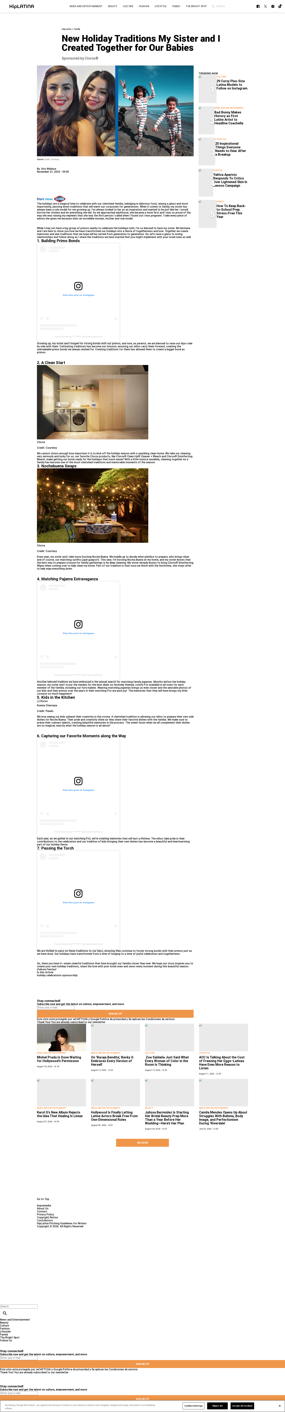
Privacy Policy (45, 1214)
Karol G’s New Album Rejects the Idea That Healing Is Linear (60, 1114)
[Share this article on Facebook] (49, 174)
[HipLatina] (21, 6)
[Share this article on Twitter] (57, 174)
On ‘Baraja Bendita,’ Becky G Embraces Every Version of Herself (112, 1061)
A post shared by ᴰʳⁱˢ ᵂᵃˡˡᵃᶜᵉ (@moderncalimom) (78, 336)
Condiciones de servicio (160, 1019)
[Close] (279, 1406)
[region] (142, 1406)
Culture (221, 77)
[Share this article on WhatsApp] (41, 174)
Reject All (217, 1406)
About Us (42, 1208)
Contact (42, 1211)
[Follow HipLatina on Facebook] (258, 6)
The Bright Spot (9, 1337)
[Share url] (40, 192)
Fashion (217, 170)
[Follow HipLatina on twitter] (265, 6)
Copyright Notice (47, 1217)
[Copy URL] (44, 184)
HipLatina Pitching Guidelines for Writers (62, 1223)
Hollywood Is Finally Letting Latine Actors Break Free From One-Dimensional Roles (114, 1116)
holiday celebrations (49, 975)
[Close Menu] (3, 1301)
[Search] (213, 6)
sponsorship (70, 975)
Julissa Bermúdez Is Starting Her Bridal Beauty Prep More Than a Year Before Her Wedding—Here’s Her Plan (167, 1117)
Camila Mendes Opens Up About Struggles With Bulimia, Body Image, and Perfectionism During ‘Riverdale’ (223, 1117)
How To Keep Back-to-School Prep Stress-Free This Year (231, 211)
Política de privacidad (113, 1019)
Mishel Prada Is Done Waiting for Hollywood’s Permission (59, 1059)
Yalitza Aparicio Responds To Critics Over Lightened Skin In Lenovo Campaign (230, 180)
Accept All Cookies (242, 1406)
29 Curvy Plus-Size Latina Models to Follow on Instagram (232, 84)
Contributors (45, 1220)
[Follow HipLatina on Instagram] (273, 6)
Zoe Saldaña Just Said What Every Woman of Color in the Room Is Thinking (167, 1061)
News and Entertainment (229, 108)
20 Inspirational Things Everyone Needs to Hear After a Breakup (230, 149)
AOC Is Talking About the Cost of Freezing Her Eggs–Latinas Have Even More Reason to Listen (222, 1062)
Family (77, 29)
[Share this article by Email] (65, 174)
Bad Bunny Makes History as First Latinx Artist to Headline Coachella (228, 117)
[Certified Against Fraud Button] (49, 1229)
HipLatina (66, 29)
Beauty (149, 1108)
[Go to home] (142, 1176)
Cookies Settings (193, 1406)
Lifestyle (220, 139)
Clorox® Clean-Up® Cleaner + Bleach (138, 456)
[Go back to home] (117, 1239)
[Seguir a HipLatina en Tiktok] (280, 6)
